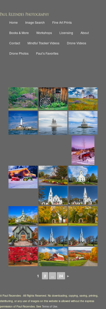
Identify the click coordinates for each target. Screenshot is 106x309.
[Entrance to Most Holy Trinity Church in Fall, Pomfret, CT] (22, 236)
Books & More (19, 32)
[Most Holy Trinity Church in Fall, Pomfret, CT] (22, 216)
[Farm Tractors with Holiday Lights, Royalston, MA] (22, 177)
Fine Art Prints (62, 22)
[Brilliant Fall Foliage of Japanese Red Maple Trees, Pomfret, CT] (22, 256)
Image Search (35, 22)
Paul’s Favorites (47, 53)
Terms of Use (49, 306)
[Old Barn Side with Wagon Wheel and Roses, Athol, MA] (53, 98)
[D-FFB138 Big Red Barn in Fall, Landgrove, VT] (53, 256)
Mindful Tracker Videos (43, 43)
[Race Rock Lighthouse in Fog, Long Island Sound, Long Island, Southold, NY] (53, 123)
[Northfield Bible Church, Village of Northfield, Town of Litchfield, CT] (82, 175)
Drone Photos (19, 53)
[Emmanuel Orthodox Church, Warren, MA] (53, 195)
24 (61, 275)
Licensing (66, 32)
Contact (14, 43)
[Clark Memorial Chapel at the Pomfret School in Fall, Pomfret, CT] (53, 216)
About (85, 32)
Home (13, 22)
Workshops (44, 32)
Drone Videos (76, 43)
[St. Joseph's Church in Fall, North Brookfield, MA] (53, 236)
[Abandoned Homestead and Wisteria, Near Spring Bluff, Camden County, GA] (22, 98)
